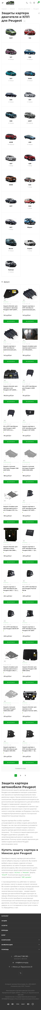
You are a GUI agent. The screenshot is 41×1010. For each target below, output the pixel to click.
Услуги (4, 925)
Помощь (5, 949)
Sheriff (4, 875)
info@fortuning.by (21, 962)
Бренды (5, 930)
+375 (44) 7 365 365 (21, 956)
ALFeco (17, 872)
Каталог (5, 916)
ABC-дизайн (26, 877)
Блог (4, 935)
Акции (4, 920)
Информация (7, 944)
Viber (20, 973)
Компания (6, 940)
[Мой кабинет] (34, 3)
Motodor (26, 872)
